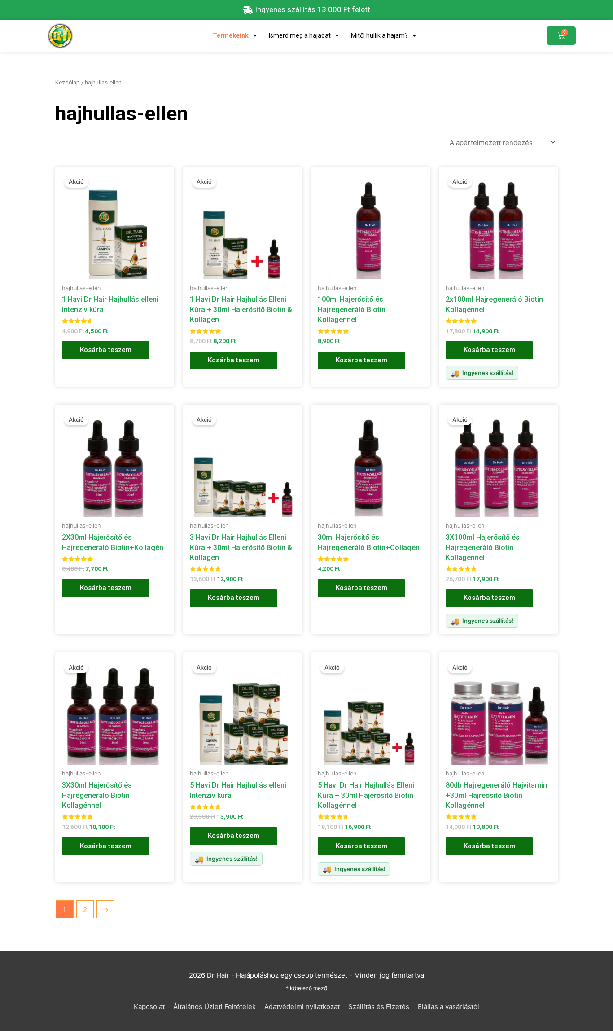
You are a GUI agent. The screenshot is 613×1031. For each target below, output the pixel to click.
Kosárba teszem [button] (105, 350)
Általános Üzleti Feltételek (214, 1006)
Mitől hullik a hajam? (379, 35)
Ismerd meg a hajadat (300, 35)
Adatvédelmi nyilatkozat (302, 1006)
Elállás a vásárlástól (448, 1006)
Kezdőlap (67, 82)
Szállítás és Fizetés (378, 1006)
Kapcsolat (149, 1006)
